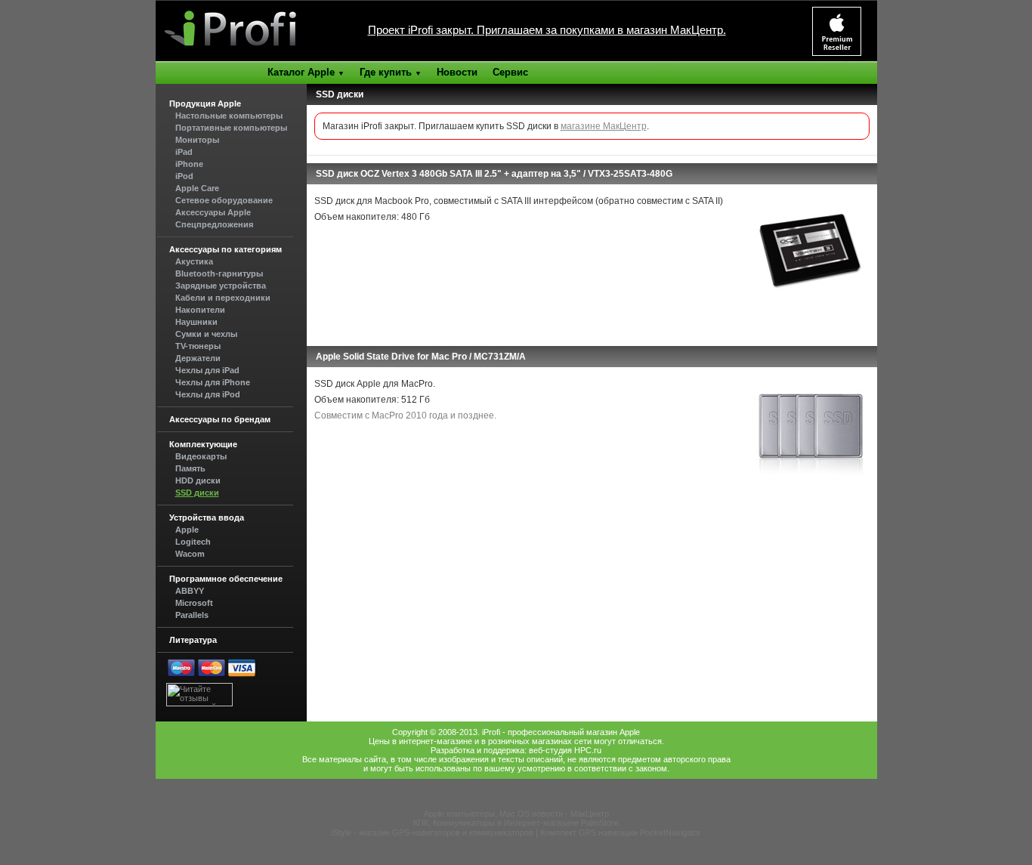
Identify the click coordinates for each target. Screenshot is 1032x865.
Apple (187, 529)
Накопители (200, 309)
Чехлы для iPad (207, 370)
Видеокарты (201, 456)
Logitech (193, 541)
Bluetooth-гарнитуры (219, 273)
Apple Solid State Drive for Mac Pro (391, 356)
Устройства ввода (206, 517)
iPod (184, 176)
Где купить (391, 72)
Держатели (198, 358)
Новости (457, 72)
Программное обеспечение (226, 578)
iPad (184, 151)
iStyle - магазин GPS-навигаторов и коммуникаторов (432, 832)
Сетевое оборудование (224, 200)
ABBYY (189, 590)
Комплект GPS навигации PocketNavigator (620, 832)
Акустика (194, 261)
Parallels (192, 614)
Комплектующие (203, 444)
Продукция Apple (205, 103)
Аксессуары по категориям (225, 249)
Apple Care (197, 188)
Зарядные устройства (220, 285)
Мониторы (197, 139)
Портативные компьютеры (231, 127)
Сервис (510, 72)
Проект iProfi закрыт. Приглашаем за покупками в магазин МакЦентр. (547, 30)
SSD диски (197, 492)
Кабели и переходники (222, 297)
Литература (193, 639)
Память (190, 468)
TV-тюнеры (198, 346)
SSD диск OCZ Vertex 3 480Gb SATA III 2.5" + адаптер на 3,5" (448, 173)
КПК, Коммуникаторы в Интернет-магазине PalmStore (516, 822)
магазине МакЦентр (604, 126)
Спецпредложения (214, 224)
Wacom (190, 553)
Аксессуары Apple (213, 212)
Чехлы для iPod (207, 394)
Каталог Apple (306, 72)
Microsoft (194, 602)
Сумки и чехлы (206, 333)
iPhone (189, 163)
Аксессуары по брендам (219, 419)
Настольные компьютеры (229, 115)
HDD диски (198, 480)
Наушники (196, 321)
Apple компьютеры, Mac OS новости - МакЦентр (516, 813)
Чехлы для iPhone (212, 382)
